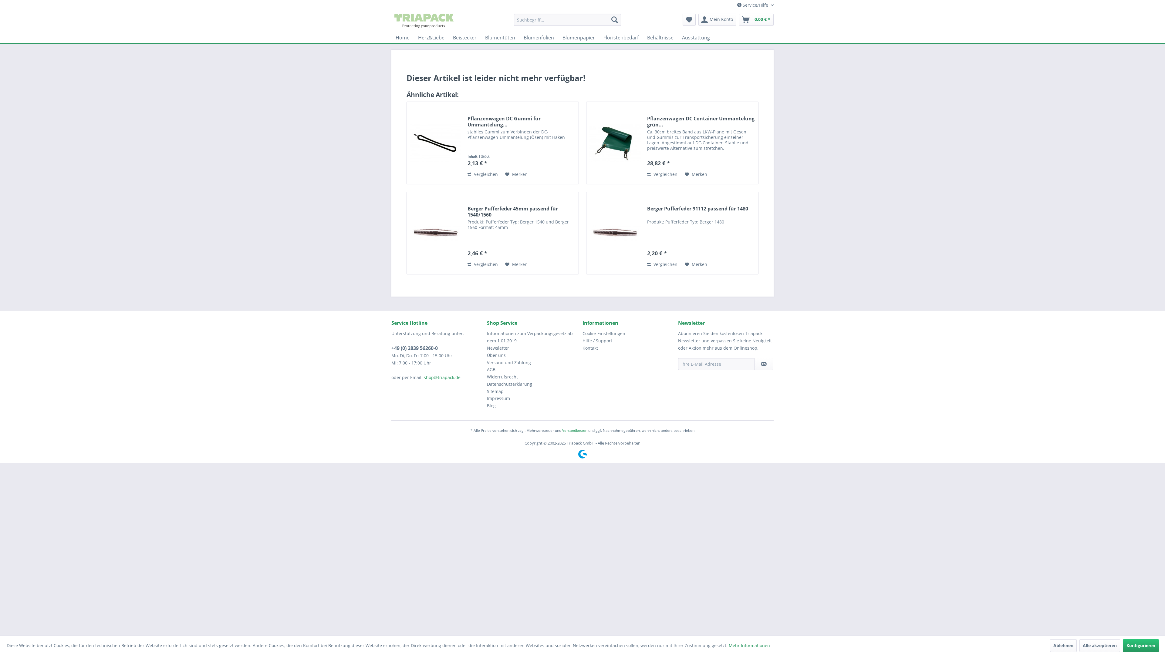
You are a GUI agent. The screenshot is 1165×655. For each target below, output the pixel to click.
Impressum (498, 398)
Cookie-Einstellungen (603, 333)
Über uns (496, 355)
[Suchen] (614, 20)
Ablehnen (1063, 645)
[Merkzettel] (689, 20)
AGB (491, 369)
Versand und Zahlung (509, 362)
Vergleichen (485, 174)
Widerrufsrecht (502, 377)
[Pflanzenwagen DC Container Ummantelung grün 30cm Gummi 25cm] (615, 143)
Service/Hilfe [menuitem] (755, 5)
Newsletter (498, 348)
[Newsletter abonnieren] (763, 364)
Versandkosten (574, 430)
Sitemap (495, 391)
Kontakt (590, 348)
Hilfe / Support (597, 341)
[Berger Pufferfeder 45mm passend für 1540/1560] (435, 233)
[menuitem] (567, 20)
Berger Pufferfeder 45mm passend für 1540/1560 (513, 212)
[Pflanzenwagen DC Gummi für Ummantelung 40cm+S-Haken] (435, 143)
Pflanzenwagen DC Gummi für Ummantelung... (504, 122)
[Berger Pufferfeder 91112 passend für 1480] (615, 233)
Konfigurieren (1140, 645)
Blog (491, 405)
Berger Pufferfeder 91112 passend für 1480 (697, 209)
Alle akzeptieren (1100, 645)
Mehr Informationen (749, 645)
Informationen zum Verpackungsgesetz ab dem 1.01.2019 (530, 337)
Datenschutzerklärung (509, 384)
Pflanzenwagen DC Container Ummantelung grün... (701, 122)
